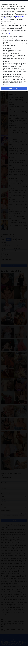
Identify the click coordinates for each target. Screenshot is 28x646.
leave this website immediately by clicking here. (12, 17)
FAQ (10, 33)
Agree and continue (14, 88)
